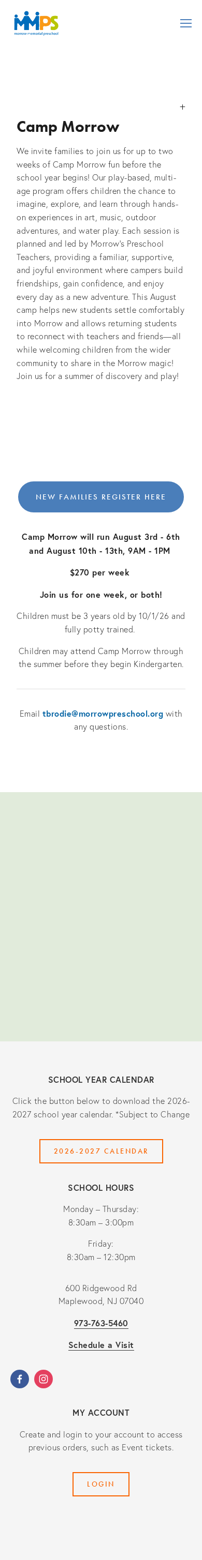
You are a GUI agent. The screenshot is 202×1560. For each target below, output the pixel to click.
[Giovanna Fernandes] (19, 1379)
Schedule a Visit (101, 1344)
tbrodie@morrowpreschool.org (103, 713)
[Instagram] (43, 1379)
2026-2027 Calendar (101, 1151)
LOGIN (101, 1484)
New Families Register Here (101, 497)
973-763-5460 (101, 1322)
